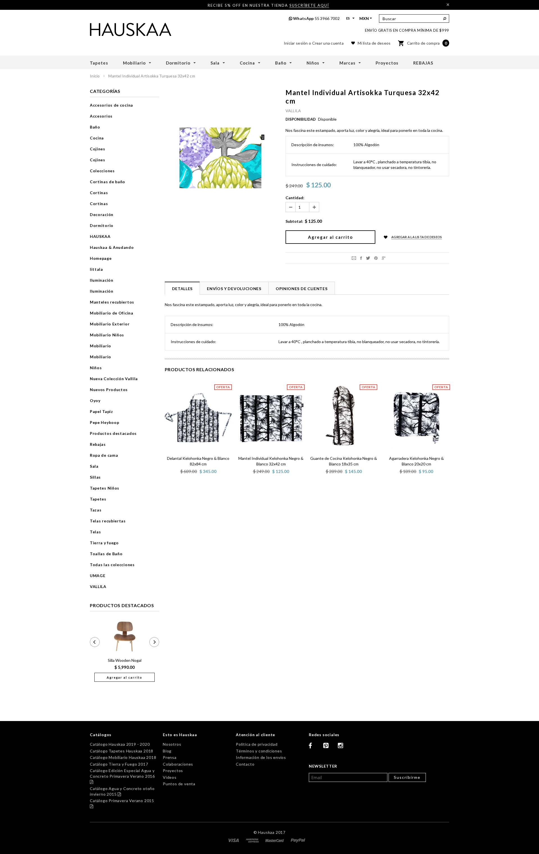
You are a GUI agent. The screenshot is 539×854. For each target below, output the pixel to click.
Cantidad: (295, 197)
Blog (167, 751)
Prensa (170, 757)
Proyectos (173, 770)
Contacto (245, 764)
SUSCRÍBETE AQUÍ (309, 5)
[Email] (354, 257)
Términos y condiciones (259, 751)
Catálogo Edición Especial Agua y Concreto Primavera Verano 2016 (122, 776)
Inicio (95, 76)
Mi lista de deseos (374, 43)
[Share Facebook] (361, 257)
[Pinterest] (376, 257)
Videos (170, 777)
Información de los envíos (261, 757)
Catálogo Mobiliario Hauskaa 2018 (123, 757)
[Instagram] (343, 748)
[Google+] (383, 257)
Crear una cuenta (328, 43)
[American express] (253, 839)
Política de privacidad (257, 744)
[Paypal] (298, 839)
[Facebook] (314, 748)
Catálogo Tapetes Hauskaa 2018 (121, 751)
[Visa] (234, 839)
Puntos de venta (179, 783)
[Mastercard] (275, 839)
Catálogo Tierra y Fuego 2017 (119, 764)
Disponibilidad (301, 119)
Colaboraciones (178, 764)
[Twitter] (368, 257)
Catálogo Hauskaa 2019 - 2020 (120, 744)
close (448, 4)
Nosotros (172, 744)
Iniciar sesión (296, 43)
